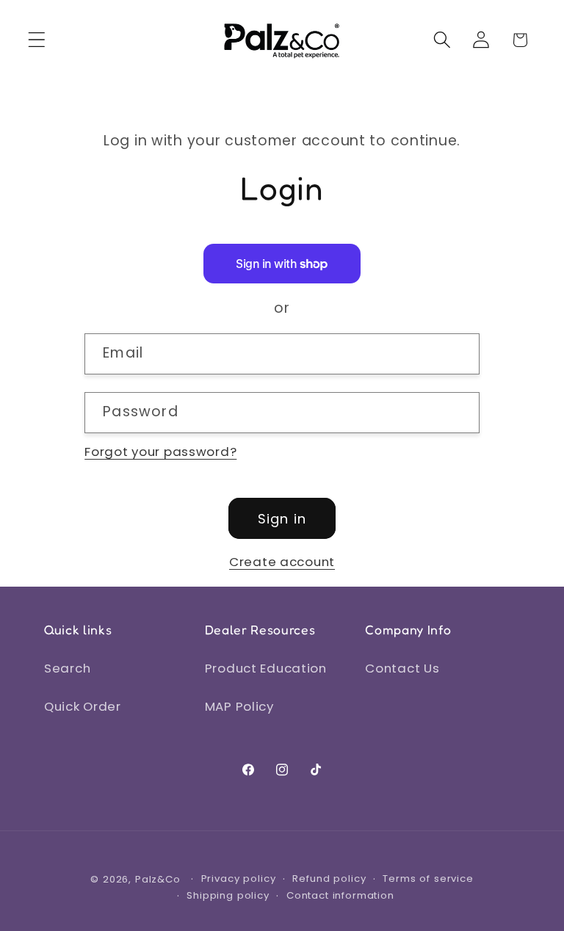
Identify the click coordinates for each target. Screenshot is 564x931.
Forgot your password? (160, 451)
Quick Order (82, 706)
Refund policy (329, 878)
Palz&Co (158, 879)
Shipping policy (228, 895)
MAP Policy (239, 706)
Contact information (340, 895)
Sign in (282, 519)
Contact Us (402, 668)
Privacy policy (238, 878)
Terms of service (428, 878)
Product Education (266, 668)
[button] (37, 40)
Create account (282, 561)
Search (67, 668)
